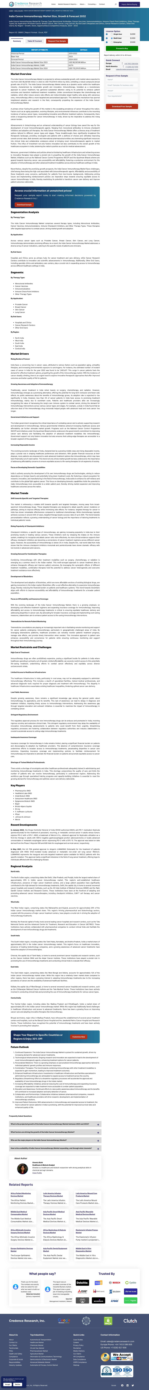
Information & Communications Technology (46, 1356)
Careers (76, 1342)
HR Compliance (79, 1356)
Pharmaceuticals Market (39, 1351)
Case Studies (78, 1340)
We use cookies (8, 1379)
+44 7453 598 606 (131, 64)
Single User (118, 34)
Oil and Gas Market (37, 1348)
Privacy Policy (78, 1345)
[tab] (17, 41)
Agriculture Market (37, 1354)
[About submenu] (84, 4)
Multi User (118, 38)
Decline (17, 1384)
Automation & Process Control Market (44, 1365)
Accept (7, 1384)
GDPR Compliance (80, 1362)
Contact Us (13, 1342)
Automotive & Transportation (40, 1340)
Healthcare (18, 11)
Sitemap (76, 1365)
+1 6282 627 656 (131, 67)
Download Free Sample (122, 106)
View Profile (37, 1173)
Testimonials (13, 1348)
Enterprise (118, 42)
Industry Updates (15, 1365)
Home (11, 11)
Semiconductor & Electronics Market (43, 1359)
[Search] (116, 4)
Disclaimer (77, 1348)
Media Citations (79, 1351)
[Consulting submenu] (96, 4)
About (11, 1340)
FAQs (11, 1351)
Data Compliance (79, 1359)
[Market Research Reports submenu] (76, 4)
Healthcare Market (37, 1342)
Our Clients (13, 1345)
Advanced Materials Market (40, 1362)
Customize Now (78, 1037)
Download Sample (24, 205)
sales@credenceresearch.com (127, 69)
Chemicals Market (36, 1345)
